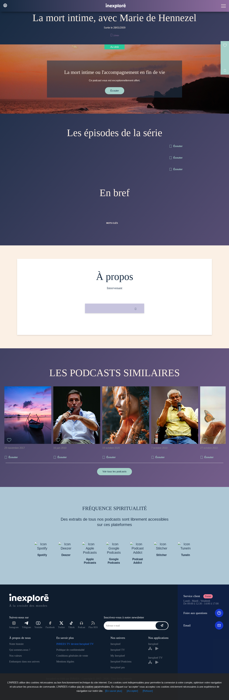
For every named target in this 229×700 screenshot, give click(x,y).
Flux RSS (93, 627)
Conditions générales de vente (72, 655)
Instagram (14, 627)
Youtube (38, 627)
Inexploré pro (117, 667)
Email (187, 625)
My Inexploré (117, 655)
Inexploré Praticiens (120, 661)
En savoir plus (114, 324)
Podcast (81, 627)
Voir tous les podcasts (114, 471)
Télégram (26, 627)
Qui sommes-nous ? (19, 649)
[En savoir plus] (113, 690)
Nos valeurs (15, 655)
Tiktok (71, 627)
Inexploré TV (117, 649)
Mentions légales (65, 661)
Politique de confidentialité (70, 649)
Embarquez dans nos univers (24, 661)
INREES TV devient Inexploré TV (75, 644)
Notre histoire (16, 644)
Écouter (114, 90)
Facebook (50, 627)
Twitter (61, 627)
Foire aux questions (195, 613)
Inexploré (115, 644)
